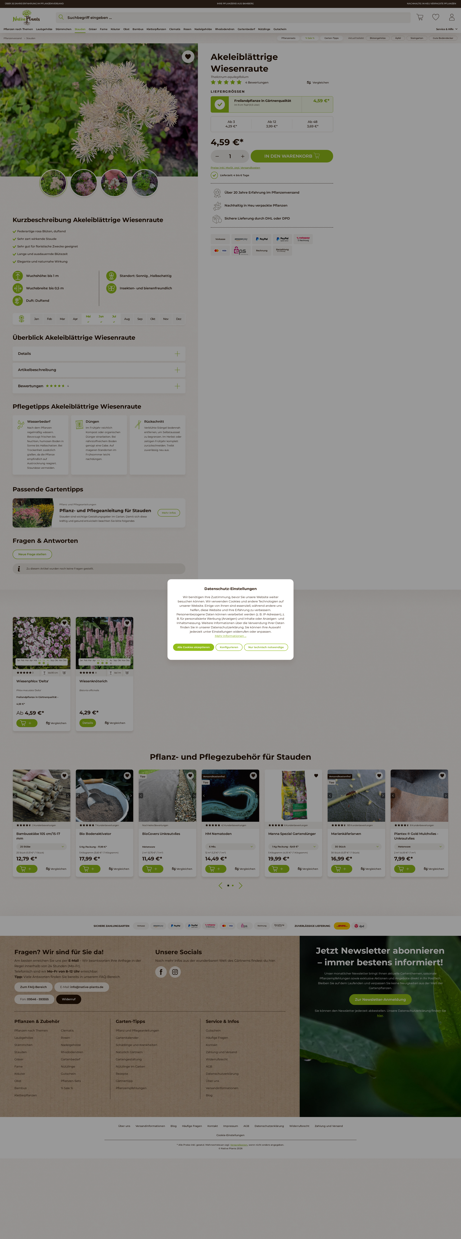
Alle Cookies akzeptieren (193, 647)
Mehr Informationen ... (230, 636)
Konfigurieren (229, 647)
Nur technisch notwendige (266, 647)
